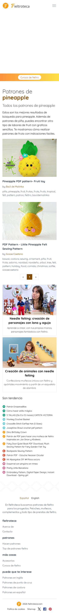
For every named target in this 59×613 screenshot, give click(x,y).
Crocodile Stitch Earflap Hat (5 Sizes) (24, 423)
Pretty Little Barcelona (17, 468)
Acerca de (8, 526)
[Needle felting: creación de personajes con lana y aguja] (29, 300)
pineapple (14, 191)
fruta (36, 191)
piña (4, 191)
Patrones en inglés (12, 577)
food (23, 266)
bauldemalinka (40, 195)
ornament (34, 258)
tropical (51, 191)
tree (49, 262)
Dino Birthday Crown (17, 432)
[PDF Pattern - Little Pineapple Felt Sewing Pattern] (29, 221)
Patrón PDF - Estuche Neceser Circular (25, 455)
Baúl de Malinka (15, 186)
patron (20, 195)
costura (15, 258)
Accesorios (8, 560)
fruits (43, 191)
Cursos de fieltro (29, 77)
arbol (43, 262)
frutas (29, 191)
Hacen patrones (11, 543)
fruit (23, 191)
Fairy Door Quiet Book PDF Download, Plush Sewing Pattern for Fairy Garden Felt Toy (28, 445)
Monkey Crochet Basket (18, 419)
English (35, 498)
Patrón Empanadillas (16, 406)
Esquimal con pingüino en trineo (22, 463)
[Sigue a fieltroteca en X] (39, 609)
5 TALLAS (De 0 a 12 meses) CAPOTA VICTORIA (29, 415)
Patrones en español (14, 592)
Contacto (7, 531)
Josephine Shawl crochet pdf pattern (24, 427)
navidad (22, 262)
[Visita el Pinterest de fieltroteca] (50, 609)
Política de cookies (16, 609)
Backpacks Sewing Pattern (19, 451)
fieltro (28, 195)
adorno (13, 262)
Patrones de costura (13, 587)
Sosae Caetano (14, 253)
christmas (42, 266)
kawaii (6, 258)
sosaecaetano (10, 269)
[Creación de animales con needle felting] (29, 352)
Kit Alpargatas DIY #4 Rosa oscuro (23, 459)
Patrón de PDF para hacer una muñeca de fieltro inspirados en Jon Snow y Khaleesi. (30, 438)
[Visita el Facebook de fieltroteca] (44, 609)
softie (52, 266)
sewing (24, 258)
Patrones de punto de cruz (17, 582)
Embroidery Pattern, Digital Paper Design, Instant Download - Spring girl (30, 474)
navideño (33, 262)
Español (24, 498)
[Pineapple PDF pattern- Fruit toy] (29, 158)
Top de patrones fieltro (15, 548)
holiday (16, 266)
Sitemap (31, 609)
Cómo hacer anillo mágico (19, 410)
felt (4, 195)
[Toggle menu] (54, 5)
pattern (11, 195)
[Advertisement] (29, 42)
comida (31, 266)
